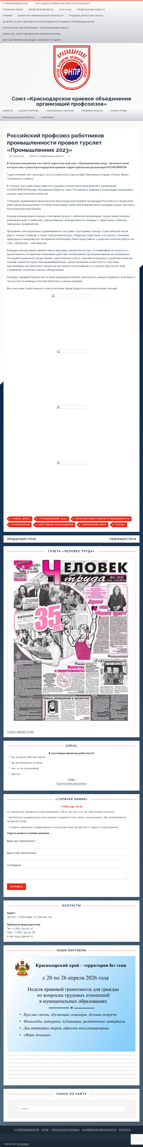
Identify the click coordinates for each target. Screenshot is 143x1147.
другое (16, 774)
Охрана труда (119, 110)
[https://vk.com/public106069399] (140, 4)
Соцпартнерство (28, 110)
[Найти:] (71, 1109)
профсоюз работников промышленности (102, 519)
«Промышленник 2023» (52, 519)
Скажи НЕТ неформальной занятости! (40, 15)
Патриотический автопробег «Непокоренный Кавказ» (36, 28)
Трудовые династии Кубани (86, 15)
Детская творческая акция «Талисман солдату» (32, 40)
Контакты (125, 1129)
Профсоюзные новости (91, 9)
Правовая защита (92, 110)
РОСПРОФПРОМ (20, 525)
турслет (119, 525)
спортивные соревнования (55, 525)
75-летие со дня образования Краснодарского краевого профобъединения (48, 22)
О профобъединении (26, 1129)
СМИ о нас (65, 9)
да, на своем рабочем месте (28, 757)
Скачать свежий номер (20, 731)
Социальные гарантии (60, 110)
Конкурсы (48, 117)
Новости (8, 110)
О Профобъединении (15, 3)
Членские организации (65, 1129)
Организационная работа (18, 117)
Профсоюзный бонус (41, 9)
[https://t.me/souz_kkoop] (133, 4)
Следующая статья (122, 539)
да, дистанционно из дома (27, 762)
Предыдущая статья (21, 539)
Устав (45, 1129)
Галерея (7, 15)
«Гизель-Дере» (21, 519)
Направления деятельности (99, 1129)
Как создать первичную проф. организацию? (62, 3)
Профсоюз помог (13, 9)
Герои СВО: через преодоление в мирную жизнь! (32, 34)
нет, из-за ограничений (25, 768)
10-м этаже (22, 1144)
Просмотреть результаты (71, 783)
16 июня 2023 (17, 156)
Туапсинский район (94, 525)
